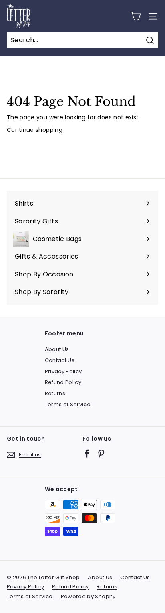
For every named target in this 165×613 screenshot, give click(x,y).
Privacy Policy (63, 371)
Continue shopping (34, 130)
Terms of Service (68, 404)
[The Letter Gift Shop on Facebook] (86, 453)
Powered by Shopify (88, 596)
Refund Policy (63, 382)
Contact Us (60, 360)
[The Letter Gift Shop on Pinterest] (101, 453)
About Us (57, 349)
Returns (55, 393)
